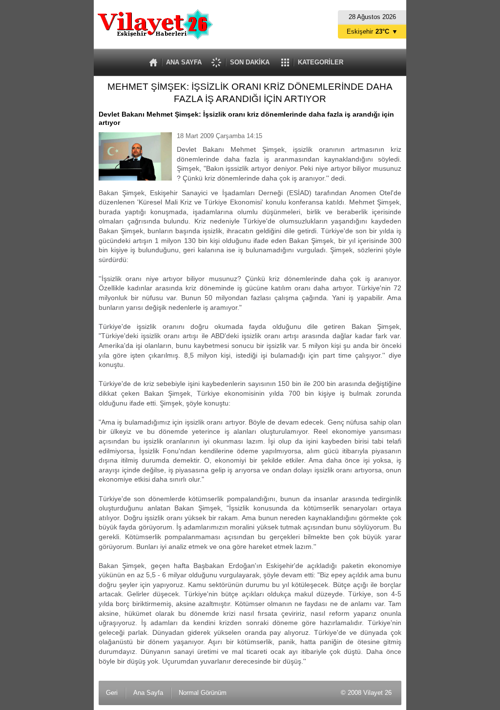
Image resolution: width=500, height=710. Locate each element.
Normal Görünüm (203, 692)
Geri (112, 692)
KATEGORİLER (320, 62)
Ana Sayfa (148, 692)
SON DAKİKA (250, 62)
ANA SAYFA (184, 62)
